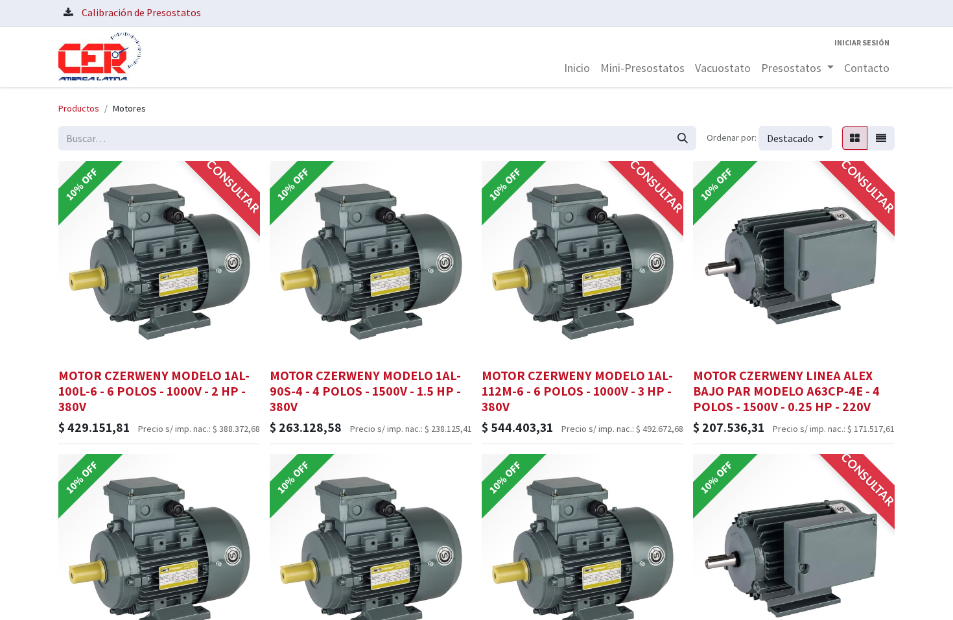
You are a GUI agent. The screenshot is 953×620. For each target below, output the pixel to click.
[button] (795, 138)
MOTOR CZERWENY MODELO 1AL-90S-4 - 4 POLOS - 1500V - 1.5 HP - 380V (365, 391)
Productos (78, 108)
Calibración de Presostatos (141, 12)
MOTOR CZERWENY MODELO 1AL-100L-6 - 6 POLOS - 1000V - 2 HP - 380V (154, 391)
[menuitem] (577, 68)
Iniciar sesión (861, 42)
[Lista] (881, 138)
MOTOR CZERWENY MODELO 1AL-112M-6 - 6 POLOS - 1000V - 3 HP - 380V (577, 391)
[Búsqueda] (682, 138)
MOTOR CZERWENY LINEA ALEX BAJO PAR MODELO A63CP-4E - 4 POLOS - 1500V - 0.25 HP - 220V (786, 391)
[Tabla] (854, 138)
